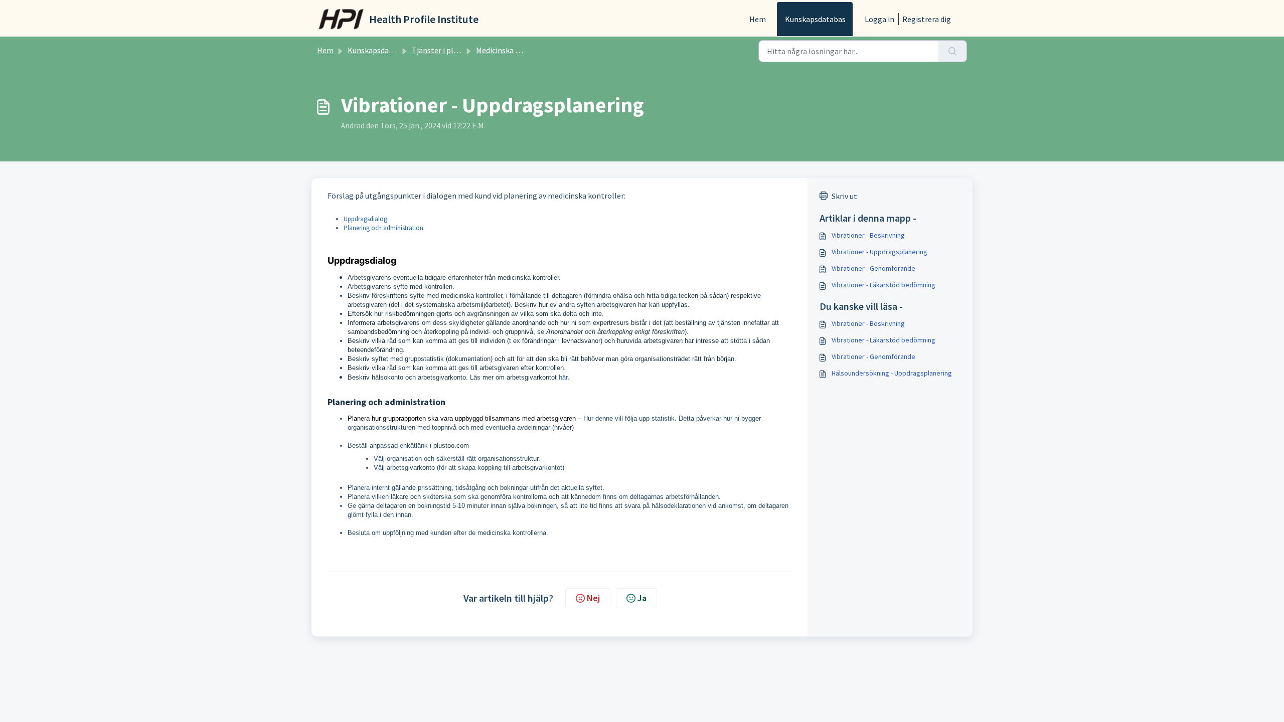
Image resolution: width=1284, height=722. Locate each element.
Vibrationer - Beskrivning (868, 235)
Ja (642, 598)
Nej (593, 598)
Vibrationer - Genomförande (873, 268)
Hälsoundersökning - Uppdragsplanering (892, 373)
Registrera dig (926, 19)
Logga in (879, 19)
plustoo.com (451, 445)
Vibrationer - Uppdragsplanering (879, 251)
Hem (757, 19)
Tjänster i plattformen (451, 50)
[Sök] (952, 51)
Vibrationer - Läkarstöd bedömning (883, 284)
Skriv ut (844, 196)
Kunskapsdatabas (815, 19)
